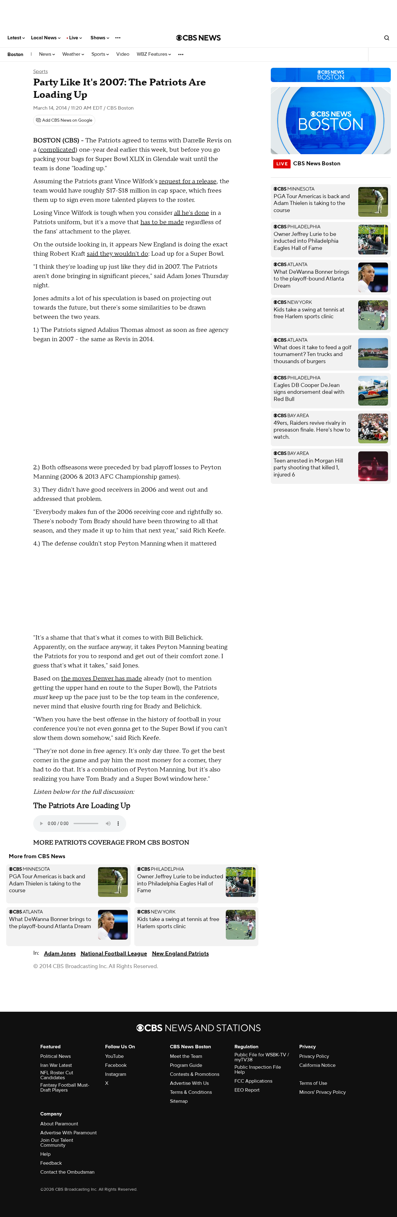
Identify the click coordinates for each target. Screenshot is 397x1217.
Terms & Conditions (191, 1092)
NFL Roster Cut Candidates (56, 1075)
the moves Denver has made (101, 679)
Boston (15, 54)
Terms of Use (313, 1083)
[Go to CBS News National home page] (198, 38)
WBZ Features (152, 54)
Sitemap (179, 1101)
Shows (99, 37)
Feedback (51, 1163)
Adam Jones (60, 953)
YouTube (114, 1056)
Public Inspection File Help (257, 1070)
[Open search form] (387, 38)
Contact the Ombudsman (67, 1172)
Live (74, 38)
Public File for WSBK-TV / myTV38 (261, 1057)
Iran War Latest (56, 1065)
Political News (55, 1056)
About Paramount (59, 1123)
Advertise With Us (189, 1083)
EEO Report (247, 1090)
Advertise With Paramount (68, 1132)
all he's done (191, 213)
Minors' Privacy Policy (322, 1092)
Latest (14, 37)
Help (45, 1154)
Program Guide (186, 1065)
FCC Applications (253, 1081)
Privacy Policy (314, 1056)
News (45, 54)
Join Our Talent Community (56, 1143)
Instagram (115, 1074)
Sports (98, 54)
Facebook (116, 1065)
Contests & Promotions (194, 1074)
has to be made (162, 222)
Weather (72, 54)
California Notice (317, 1065)
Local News (44, 37)
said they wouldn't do (117, 254)
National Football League (114, 953)
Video (122, 54)
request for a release (187, 181)
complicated (57, 150)
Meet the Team (186, 1056)
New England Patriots (180, 953)
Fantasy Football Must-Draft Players (64, 1088)
